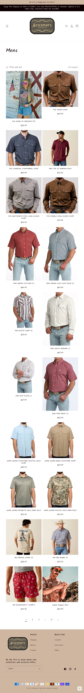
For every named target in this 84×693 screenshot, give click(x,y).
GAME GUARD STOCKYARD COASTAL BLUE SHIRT (24, 462)
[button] (7, 26)
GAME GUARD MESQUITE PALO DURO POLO (24, 510)
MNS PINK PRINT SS (60, 414)
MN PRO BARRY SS (60, 558)
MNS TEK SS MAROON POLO (60, 169)
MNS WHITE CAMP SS (23, 331)
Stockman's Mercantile (38, 688)
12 (51, 619)
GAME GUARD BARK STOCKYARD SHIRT (60, 461)
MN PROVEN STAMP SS (24, 558)
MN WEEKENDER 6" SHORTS (24, 605)
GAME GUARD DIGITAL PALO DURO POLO (60, 510)
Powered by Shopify (52, 688)
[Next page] (58, 619)
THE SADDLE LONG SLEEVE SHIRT (60, 216)
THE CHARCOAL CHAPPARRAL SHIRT (23, 169)
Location (58, 640)
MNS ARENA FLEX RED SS (23, 283)
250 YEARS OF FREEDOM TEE (23, 121)
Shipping (33, 640)
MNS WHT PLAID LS (24, 396)
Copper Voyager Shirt (60, 605)
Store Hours (59, 645)
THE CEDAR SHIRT (60, 110)
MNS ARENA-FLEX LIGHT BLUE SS (60, 283)
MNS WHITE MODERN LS (60, 349)
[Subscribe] (39, 669)
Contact (33, 650)
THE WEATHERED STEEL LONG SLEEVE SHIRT (23, 217)
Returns (33, 645)
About (57, 650)
